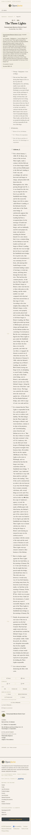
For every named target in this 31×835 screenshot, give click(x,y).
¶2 (12, 77)
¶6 (12, 138)
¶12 (12, 666)
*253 (8, 621)
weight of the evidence (19, 306)
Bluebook (25, 688)
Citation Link (14, 688)
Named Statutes (6, 797)
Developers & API (6, 810)
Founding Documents (7, 799)
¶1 (12, 71)
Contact (25, 826)
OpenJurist (4, 16)
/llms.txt (4, 812)
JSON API (4, 814)
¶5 (12, 134)
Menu (5, 10)
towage (4, 737)
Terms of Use (24, 828)
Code (3, 787)
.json (8, 747)
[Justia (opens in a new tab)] (21, 778)
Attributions (16, 828)
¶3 (12, 127)
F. (14, 16)
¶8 (12, 153)
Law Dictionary (5, 789)
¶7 (12, 149)
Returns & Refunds (6, 828)
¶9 (12, 407)
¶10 (12, 556)
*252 (8, 333)
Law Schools (5, 795)
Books (3, 801)
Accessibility (17, 826)
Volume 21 (10, 16)
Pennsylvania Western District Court (15, 27)
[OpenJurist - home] (16, 5)
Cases (3, 785)
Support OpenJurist (15, 819)
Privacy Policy (5, 831)
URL (5, 688)
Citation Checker (6, 803)
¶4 (12, 131)
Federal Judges (5, 791)
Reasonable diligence (7, 735)
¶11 (12, 617)
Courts (3, 793)
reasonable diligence (22, 114)
